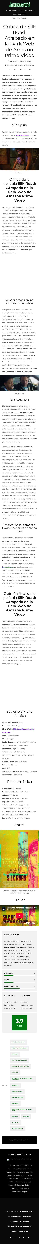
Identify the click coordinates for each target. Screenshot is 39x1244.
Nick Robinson (18, 1097)
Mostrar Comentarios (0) (18, 1140)
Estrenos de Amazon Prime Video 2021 (22, 1079)
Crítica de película (20, 1060)
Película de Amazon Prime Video (22, 1110)
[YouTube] (23, 1237)
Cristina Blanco (13, 70)
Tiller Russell (18, 1128)
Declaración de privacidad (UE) (19, 1226)
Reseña (15, 1116)
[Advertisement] (19, 275)
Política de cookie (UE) (19, 1231)
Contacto (27, 1216)
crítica (15, 1054)
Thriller (16, 1122)
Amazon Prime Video (20, 1048)
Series (14, 10)
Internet (16, 1085)
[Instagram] (19, 1237)
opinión (15, 1103)
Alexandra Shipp (19, 1042)
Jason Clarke (17, 1091)
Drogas (15, 1072)
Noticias (21, 10)
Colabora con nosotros (19, 1221)
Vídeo (15, 14)
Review (26, 1116)
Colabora (22, 14)
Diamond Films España (21, 1066)
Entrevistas (29, 10)
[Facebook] (11, 1237)
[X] (15, 1237)
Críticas (8, 10)
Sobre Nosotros (14, 1216)
